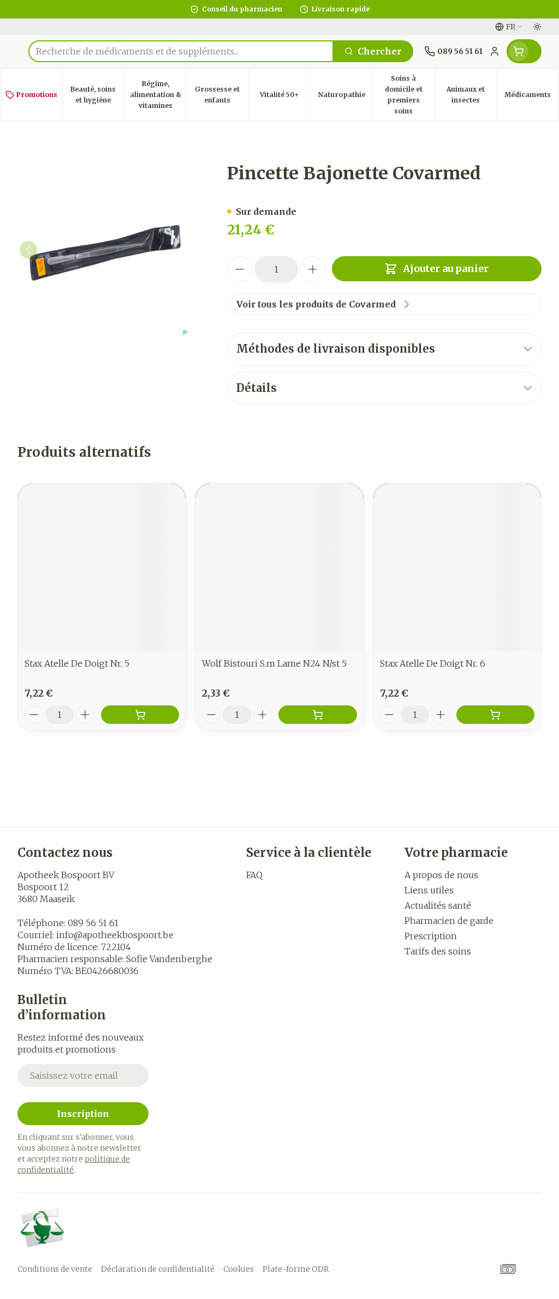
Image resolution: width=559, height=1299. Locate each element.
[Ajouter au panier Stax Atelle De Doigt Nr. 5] (140, 714)
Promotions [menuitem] (36, 94)
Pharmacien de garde (449, 920)
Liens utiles (429, 890)
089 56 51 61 (93, 922)
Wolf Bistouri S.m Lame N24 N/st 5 (274, 663)
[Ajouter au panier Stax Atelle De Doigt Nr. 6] (495, 714)
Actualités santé (438, 905)
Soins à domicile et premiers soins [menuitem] (410, 94)
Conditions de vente (54, 1269)
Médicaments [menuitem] (531, 97)
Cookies (238, 1269)
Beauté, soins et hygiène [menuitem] (97, 94)
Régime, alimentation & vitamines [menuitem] (158, 95)
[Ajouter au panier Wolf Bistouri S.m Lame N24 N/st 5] (317, 714)
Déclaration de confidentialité (158, 1269)
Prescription (431, 936)
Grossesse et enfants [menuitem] (221, 94)
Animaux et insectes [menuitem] (471, 94)
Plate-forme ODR (296, 1269)
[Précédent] (28, 249)
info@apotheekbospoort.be (115, 934)
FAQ (254, 874)
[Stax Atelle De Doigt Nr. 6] (457, 567)
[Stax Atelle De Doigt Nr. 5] (102, 567)
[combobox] (181, 51)
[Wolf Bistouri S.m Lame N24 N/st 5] (279, 567)
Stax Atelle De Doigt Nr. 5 (77, 663)
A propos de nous (441, 874)
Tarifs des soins (438, 951)
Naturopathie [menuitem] (345, 97)
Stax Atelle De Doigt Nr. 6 (432, 663)
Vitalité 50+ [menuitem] (285, 97)
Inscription (83, 1113)
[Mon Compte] (494, 51)
